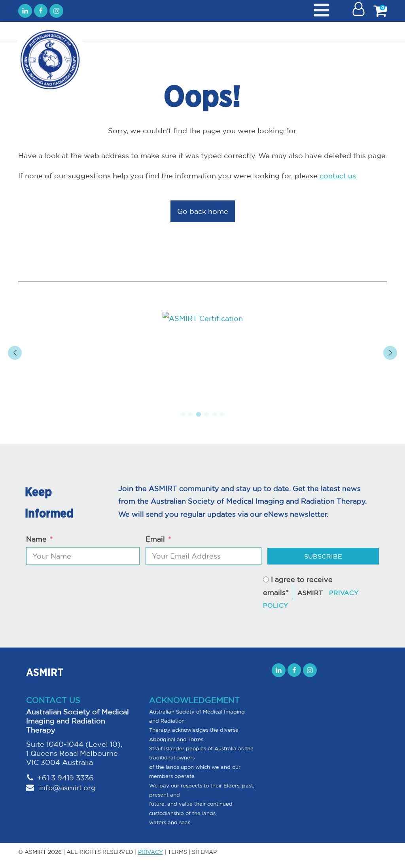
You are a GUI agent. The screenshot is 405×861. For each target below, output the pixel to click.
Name (36, 539)
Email (155, 539)
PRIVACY (150, 852)
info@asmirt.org (66, 787)
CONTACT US (53, 699)
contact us (338, 175)
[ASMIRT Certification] (202, 318)
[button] (182, 414)
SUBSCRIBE (323, 556)
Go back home (202, 211)
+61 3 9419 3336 (65, 778)
